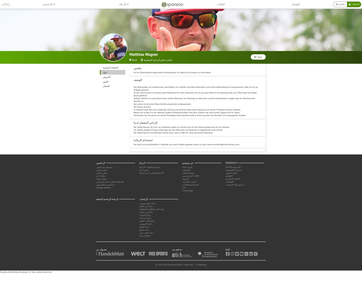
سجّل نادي (100, 175)
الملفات (221, 4)
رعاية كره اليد (145, 218)
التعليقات (230, 181)
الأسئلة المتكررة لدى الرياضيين (110, 181)
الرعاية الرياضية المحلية (107, 199)
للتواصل (295, 4)
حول (105, 72)
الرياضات (143, 199)
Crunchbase (187, 190)
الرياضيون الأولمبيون (105, 184)
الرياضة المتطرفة (152, 60)
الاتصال (106, 86)
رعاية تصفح (144, 229)
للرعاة (123, 4)
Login (341, 4)
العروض (106, 76)
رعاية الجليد (144, 226)
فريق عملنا (187, 167)
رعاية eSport (144, 235)
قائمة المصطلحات (190, 184)
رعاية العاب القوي (147, 221)
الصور (105, 81)
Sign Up (356, 4)
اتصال (259, 57)
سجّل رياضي (101, 173)
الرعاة (142, 162)
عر (3, 4)
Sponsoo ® (232, 162)
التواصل (229, 175)
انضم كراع (143, 170)
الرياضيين (100, 162)
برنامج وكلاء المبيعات (235, 184)
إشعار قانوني (231, 173)
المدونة (185, 178)
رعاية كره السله (146, 206)
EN (6, 4)
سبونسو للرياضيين (104, 167)
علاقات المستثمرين (191, 175)
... (10, 4)
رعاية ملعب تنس (146, 232)
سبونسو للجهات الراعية (149, 167)
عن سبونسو (187, 162)
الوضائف (186, 170)
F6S (184, 187)
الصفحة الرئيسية (110, 67)
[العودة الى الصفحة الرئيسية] (172, 4)
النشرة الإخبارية (189, 181)
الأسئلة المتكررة (233, 178)
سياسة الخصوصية (234, 170)
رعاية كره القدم (146, 212)
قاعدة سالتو (166, 60)
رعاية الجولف (145, 215)
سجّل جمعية (101, 178)
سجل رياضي (101, 170)
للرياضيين (48, 4)
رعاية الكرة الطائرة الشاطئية (152, 209)
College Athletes (103, 187)
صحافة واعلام (188, 173)
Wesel (134, 60)
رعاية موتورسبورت (147, 203)
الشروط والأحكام (233, 167)
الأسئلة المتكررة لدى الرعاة (151, 173)
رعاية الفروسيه (146, 223)
